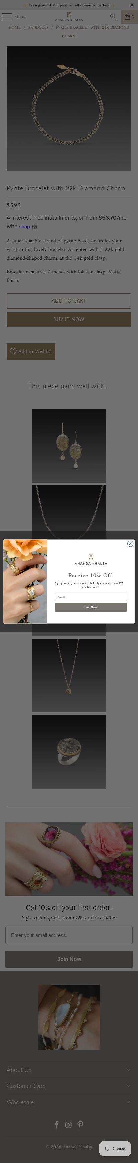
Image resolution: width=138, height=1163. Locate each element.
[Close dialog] (130, 544)
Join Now (91, 607)
